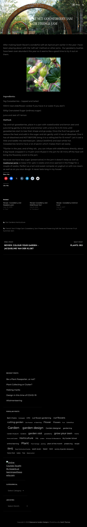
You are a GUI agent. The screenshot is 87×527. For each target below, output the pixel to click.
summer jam (8, 231)
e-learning (38, 422)
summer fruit (71, 228)
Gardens (12, 222)
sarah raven (36, 449)
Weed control (30, 453)
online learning (13, 444)
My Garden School (69, 438)
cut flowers (59, 418)
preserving (50, 228)
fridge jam (20, 228)
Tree (23, 453)
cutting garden (15, 422)
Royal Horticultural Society (22, 449)
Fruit (63, 422)
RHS (10, 448)
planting (43, 444)
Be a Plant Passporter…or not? (20, 379)
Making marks (13, 390)
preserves (42, 228)
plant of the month (54, 444)
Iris (37, 438)
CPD (28, 418)
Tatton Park (11, 453)
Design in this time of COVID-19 (21, 395)
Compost (21, 418)
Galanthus (70, 422)
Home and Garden (12, 438)
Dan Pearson (29, 422)
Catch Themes (65, 522)
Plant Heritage (35, 444)
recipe (76, 444)
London (42, 438)
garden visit (35, 433)
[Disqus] (43, 281)
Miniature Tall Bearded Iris (53, 438)
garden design (32, 428)
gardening (67, 428)
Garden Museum (13, 434)
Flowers (56, 422)
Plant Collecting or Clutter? (19, 384)
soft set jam (60, 228)
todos (18, 453)
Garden (13, 428)
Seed (45, 449)
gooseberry (29, 228)
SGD (51, 449)
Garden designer (53, 428)
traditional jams (10, 163)
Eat (7, 222)
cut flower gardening (41, 418)
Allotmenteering (14, 400)
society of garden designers (64, 449)
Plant (25, 443)
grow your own (63, 433)
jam (36, 228)
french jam (10, 228)
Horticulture (20, 222)
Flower (47, 422)
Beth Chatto (12, 418)
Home (76, 434)
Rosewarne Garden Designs (21, 3)
